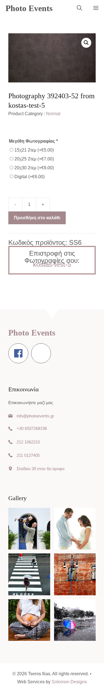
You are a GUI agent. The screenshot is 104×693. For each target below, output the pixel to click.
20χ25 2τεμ (34, 159)
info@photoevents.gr (35, 416)
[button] (79, 8)
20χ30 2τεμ (34, 167)
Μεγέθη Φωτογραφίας (33, 141)
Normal (53, 113)
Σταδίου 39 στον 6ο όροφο (40, 468)
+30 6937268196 (32, 428)
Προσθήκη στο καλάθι (37, 217)
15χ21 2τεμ (34, 150)
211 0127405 (28, 455)
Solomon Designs (69, 681)
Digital (29, 176)
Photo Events (29, 8)
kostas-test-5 (52, 264)
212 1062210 (28, 442)
